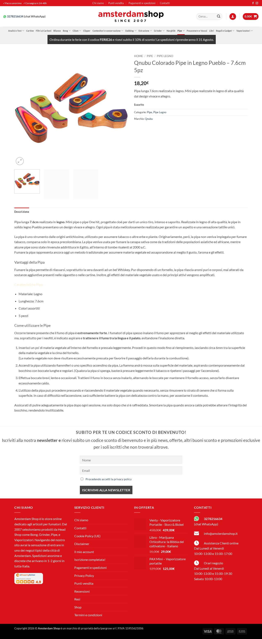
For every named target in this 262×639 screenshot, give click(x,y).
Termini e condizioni (88, 615)
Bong (65, 30)
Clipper (86, 30)
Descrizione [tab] (21, 211)
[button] (232, 16)
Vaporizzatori (243, 30)
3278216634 (15, 16)
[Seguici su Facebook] (253, 3)
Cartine (30, 30)
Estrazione (144, 30)
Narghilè (171, 30)
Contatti (165, 3)
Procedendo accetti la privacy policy (109, 479)
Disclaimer (81, 544)
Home (138, 56)
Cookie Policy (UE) (87, 536)
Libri (211, 30)
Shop (77, 607)
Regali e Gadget (224, 30)
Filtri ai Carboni (43, 30)
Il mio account (84, 552)
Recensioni (82, 591)
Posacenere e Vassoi (197, 30)
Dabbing (129, 30)
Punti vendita (116, 3)
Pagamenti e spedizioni (142, 3)
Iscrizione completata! (89, 559)
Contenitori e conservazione (107, 30)
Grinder (158, 30)
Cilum (75, 30)
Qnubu (149, 118)
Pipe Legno (165, 56)
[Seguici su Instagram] (257, 3)
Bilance (57, 30)
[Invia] (218, 16)
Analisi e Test (14, 30)
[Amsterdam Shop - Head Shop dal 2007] (131, 16)
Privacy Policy (84, 575)
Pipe (179, 30)
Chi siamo (98, 3)
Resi (77, 599)
